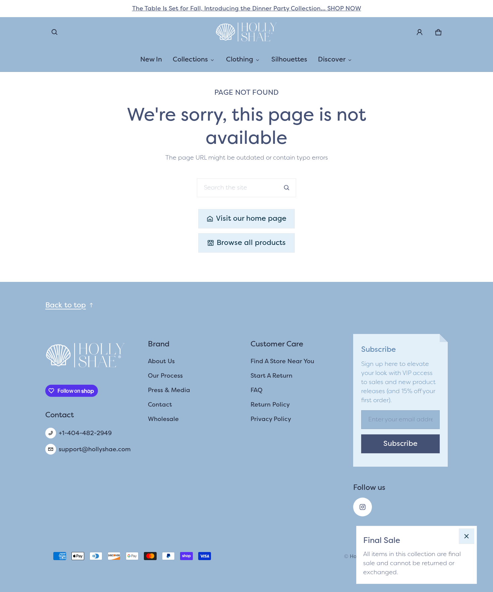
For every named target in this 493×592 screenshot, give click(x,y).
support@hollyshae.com (95, 449)
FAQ (257, 390)
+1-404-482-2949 (85, 433)
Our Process (165, 375)
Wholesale (163, 419)
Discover (331, 59)
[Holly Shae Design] (246, 32)
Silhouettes (289, 59)
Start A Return (271, 375)
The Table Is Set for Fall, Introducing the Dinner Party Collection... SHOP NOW (246, 8)
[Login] (419, 32)
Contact (160, 404)
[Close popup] (466, 536)
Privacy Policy (271, 419)
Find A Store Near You (282, 361)
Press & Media (169, 390)
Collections (190, 59)
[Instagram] (362, 507)
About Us (161, 361)
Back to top (65, 305)
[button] (54, 32)
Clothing (239, 59)
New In (151, 59)
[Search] (286, 187)
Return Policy (270, 404)
